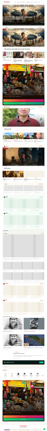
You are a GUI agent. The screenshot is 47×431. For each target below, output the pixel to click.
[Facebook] (6, 429)
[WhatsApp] (9, 429)
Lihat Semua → (40, 146)
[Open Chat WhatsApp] (44, 429)
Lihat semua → (42, 316)
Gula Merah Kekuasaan (25, 24)
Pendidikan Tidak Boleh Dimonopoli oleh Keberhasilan (16, 24)
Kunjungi (41, 362)
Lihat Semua (41, 213)
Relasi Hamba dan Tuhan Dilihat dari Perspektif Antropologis (18, 18)
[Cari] (43, 2)
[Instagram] (5, 429)
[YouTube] (8, 429)
